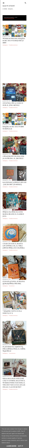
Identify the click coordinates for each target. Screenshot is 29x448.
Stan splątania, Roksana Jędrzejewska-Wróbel (14, 282)
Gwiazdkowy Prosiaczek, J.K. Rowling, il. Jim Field (13, 157)
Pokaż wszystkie (9, 18)
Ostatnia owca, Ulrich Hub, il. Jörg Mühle (13, 104)
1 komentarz (12, 285)
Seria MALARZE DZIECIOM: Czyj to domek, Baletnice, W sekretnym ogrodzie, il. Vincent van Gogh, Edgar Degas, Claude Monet (14, 382)
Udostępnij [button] (5, 45)
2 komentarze (12, 353)
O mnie (5, 9)
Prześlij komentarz (13, 45)
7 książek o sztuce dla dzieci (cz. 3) (12, 312)
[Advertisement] (14, 64)
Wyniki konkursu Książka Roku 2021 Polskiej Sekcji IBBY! (14, 40)
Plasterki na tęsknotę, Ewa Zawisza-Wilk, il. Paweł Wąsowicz (14, 349)
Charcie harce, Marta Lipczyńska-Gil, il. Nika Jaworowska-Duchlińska (14, 245)
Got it (20, 446)
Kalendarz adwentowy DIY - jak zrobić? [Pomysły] (14, 183)
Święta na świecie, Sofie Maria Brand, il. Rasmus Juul (13, 214)
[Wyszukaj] (25, 2)
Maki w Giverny (9, 6)
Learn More (11, 446)
